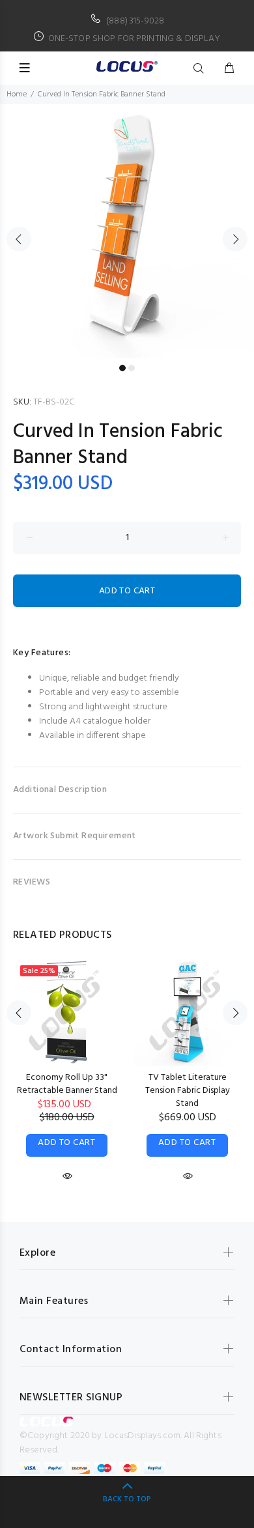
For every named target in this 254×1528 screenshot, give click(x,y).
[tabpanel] (127, 231)
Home (17, 94)
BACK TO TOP (127, 1499)
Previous (19, 239)
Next (235, 239)
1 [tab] (122, 368)
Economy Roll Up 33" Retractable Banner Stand (67, 1084)
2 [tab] (131, 368)
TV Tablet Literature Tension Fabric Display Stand (187, 1090)
